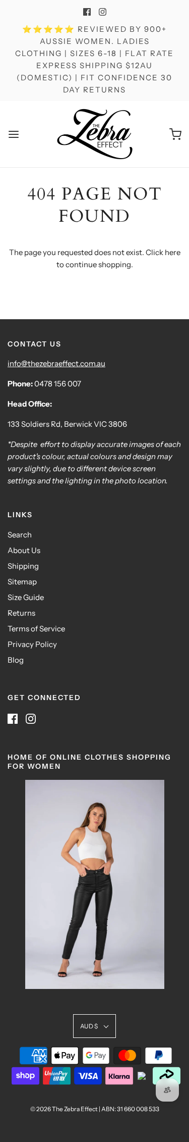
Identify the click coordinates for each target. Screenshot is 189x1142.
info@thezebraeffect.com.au (56, 363)
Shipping (23, 566)
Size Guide (26, 597)
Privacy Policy (32, 644)
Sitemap (22, 581)
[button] (94, 1026)
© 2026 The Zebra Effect (64, 1109)
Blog (16, 660)
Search (20, 534)
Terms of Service (36, 628)
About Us (24, 550)
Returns (21, 613)
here (172, 252)
